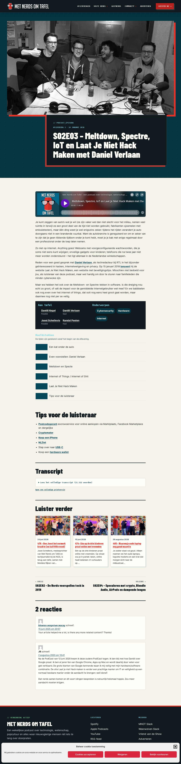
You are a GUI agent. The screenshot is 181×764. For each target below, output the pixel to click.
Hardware (124, 310)
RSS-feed (96, 738)
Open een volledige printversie (50, 490)
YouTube (95, 734)
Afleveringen (83, 6)
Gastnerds (116, 6)
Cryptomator (45, 432)
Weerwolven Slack (149, 729)
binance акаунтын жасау (51, 625)
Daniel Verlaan (83, 262)
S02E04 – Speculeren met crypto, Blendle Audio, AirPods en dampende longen (119, 586)
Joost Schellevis (50, 320)
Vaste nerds (99, 6)
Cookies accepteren (85, 754)
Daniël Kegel (48, 310)
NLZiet (42, 442)
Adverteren (145, 6)
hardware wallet (59, 452)
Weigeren (122, 754)
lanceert (125, 266)
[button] (175, 746)
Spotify (94, 724)
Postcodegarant (47, 424)
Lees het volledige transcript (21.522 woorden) (66, 482)
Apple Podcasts (99, 729)
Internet (101, 318)
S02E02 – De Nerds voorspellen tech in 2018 (59, 586)
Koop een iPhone (48, 437)
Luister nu (165, 6)
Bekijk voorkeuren (159, 754)
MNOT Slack (146, 724)
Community (129, 6)
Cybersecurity (105, 310)
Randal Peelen (71, 320)
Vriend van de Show (150, 734)
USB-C (59, 447)
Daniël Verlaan (71, 310)
